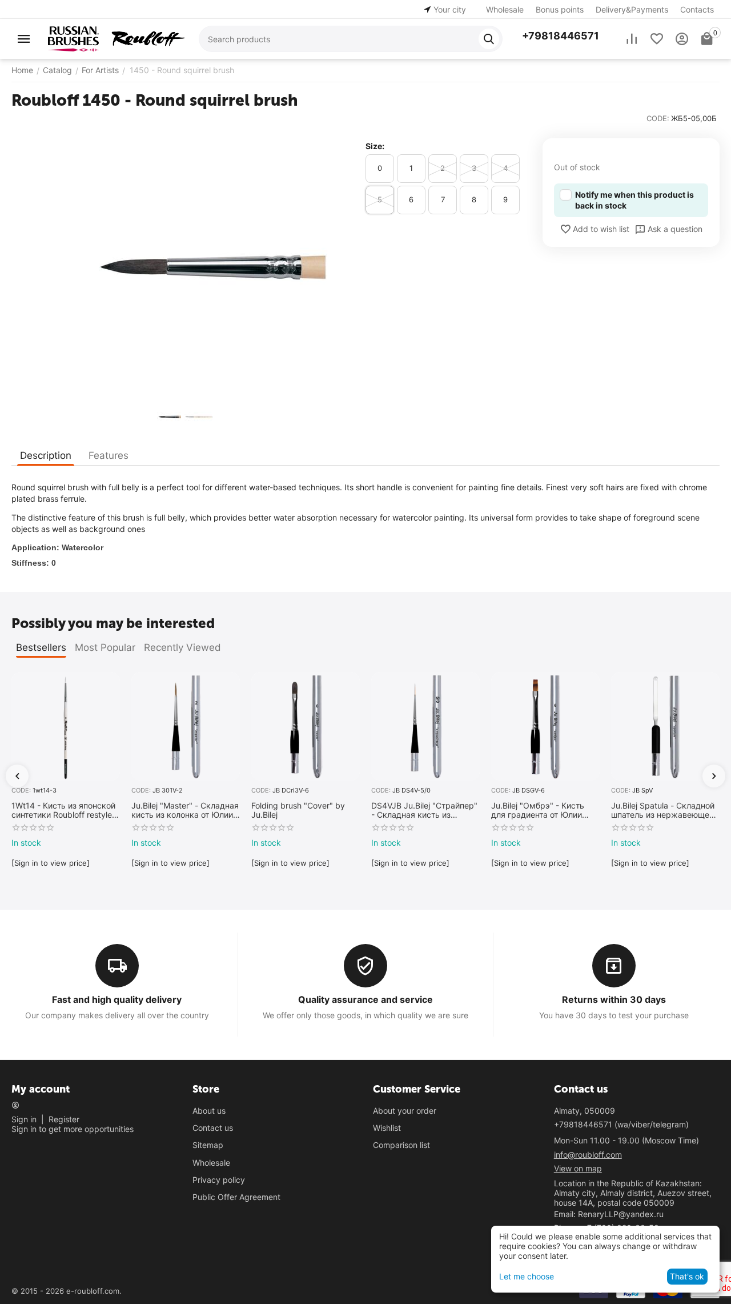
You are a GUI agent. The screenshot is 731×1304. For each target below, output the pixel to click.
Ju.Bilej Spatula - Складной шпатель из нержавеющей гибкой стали (662, 811)
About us (209, 1110)
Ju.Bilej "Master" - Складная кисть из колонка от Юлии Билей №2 (185, 811)
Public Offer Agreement (236, 1197)
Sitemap (207, 1145)
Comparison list (401, 1145)
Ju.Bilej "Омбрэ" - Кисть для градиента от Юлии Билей (537, 811)
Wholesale (505, 9)
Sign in (24, 1119)
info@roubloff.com (588, 1154)
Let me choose (526, 1276)
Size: (375, 146)
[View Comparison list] (631, 38)
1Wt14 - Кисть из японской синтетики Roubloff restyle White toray (63, 811)
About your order (404, 1110)
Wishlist (387, 1128)
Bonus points (560, 9)
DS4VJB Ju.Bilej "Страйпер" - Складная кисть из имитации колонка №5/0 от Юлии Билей (424, 811)
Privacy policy (218, 1180)
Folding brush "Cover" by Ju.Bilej (298, 810)
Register (64, 1119)
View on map (578, 1168)
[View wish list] (656, 38)
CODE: (657, 118)
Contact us (212, 1128)
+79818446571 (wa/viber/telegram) (621, 1124)
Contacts (697, 9)
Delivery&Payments (632, 9)
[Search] (489, 39)
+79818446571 (560, 36)
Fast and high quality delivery (117, 999)
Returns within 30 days (614, 999)
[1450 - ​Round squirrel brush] (182, 266)
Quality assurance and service (365, 999)
